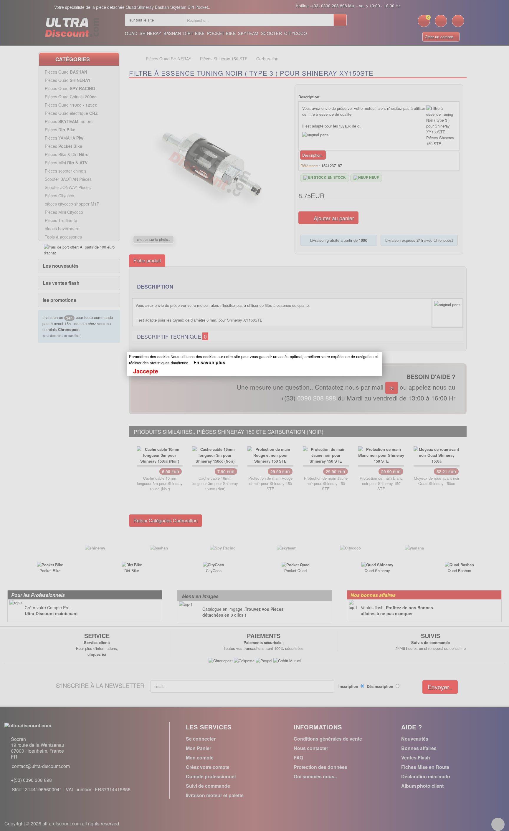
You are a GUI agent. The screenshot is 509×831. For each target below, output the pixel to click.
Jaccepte (145, 371)
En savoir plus (209, 362)
